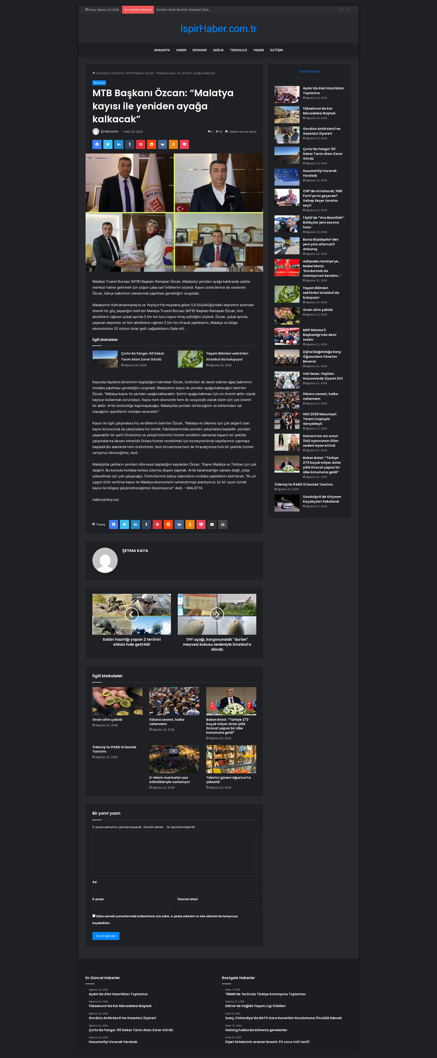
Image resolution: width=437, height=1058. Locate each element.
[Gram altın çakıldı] (117, 701)
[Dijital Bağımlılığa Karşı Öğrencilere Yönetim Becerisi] (287, 358)
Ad (95, 882)
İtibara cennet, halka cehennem (166, 721)
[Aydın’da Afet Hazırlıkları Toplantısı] (287, 94)
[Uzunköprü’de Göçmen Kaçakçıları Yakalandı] (287, 502)
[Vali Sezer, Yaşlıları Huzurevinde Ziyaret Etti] (287, 379)
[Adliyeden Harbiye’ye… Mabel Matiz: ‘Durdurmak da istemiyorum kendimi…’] (287, 267)
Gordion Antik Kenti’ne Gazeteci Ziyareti (184, 9)
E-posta (99, 899)
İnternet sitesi (188, 899)
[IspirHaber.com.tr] (218, 28)
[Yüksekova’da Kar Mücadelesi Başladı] (287, 114)
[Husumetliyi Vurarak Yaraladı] (287, 177)
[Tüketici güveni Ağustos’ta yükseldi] (231, 759)
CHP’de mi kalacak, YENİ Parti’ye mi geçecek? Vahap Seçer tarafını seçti (322, 198)
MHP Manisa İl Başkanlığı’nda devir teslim (320, 335)
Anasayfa (162, 50)
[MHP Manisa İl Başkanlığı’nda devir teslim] (287, 336)
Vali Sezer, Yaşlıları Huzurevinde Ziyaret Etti (323, 376)
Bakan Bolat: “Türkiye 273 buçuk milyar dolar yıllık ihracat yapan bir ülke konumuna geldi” (227, 726)
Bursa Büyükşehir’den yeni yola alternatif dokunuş (320, 244)
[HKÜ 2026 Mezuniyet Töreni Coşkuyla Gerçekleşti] (287, 420)
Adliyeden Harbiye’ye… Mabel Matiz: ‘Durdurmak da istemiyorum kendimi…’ (322, 268)
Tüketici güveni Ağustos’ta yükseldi (228, 779)
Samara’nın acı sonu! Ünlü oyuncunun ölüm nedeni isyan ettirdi (320, 441)
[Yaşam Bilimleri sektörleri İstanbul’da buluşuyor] (190, 359)
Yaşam (258, 50)
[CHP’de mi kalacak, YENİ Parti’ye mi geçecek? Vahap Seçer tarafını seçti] (287, 197)
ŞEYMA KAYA (109, 131)
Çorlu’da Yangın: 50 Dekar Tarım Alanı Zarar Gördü (323, 154)
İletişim (276, 50)
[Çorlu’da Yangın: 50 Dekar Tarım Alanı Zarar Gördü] (105, 359)
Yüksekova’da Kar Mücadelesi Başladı (319, 111)
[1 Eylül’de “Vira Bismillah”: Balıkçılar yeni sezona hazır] (287, 223)
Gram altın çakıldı (107, 719)
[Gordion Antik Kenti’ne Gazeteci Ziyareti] (287, 135)
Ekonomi (200, 50)
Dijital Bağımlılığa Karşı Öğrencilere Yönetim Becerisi (322, 357)
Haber (181, 50)
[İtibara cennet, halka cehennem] (174, 701)
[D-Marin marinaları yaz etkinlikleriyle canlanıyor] (174, 759)
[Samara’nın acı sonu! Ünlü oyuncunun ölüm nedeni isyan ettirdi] (287, 442)
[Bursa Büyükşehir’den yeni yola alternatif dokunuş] (287, 245)
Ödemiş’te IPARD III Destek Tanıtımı (114, 749)
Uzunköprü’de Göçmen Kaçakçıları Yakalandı (322, 499)
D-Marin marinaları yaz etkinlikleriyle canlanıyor (169, 779)
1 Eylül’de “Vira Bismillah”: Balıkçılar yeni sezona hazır (324, 222)
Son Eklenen (310, 71)
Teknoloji (238, 50)
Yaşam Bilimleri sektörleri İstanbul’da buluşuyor (321, 293)
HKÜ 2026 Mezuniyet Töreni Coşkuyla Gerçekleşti (320, 419)
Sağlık (218, 50)
